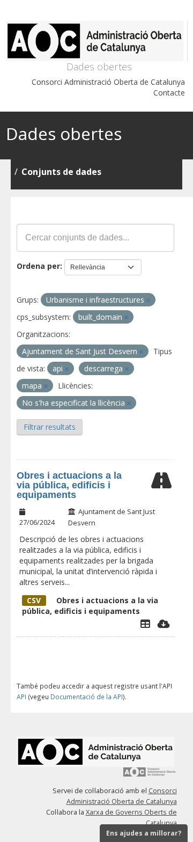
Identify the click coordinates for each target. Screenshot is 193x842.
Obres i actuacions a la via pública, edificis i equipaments (69, 485)
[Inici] (97, 41)
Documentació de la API (86, 696)
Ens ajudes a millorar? (143, 833)
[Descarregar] (164, 623)
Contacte (169, 92)
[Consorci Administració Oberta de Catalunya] (149, 775)
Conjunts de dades (61, 172)
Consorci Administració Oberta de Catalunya (108, 82)
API (21, 696)
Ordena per (38, 266)
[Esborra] (148, 300)
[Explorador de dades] (145, 623)
